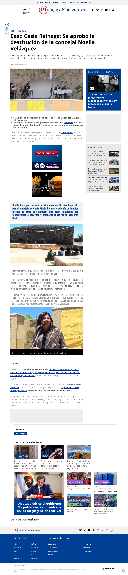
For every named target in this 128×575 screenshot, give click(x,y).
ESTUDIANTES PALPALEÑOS (76, 482)
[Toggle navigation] (15, 10)
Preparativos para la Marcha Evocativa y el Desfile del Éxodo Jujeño (98, 171)
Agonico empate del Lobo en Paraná (78, 510)
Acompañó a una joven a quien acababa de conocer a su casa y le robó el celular (52, 465)
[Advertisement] (47, 415)
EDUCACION (52, 544)
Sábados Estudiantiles (101, 482)
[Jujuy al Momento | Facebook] (93, 10)
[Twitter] (7, 29)
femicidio (68, 122)
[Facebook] (7, 24)
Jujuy (15, 544)
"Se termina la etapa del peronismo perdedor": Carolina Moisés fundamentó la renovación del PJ (97, 190)
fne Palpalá (98, 504)
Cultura (84, 2)
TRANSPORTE (52, 548)
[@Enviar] (7, 33)
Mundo (72, 2)
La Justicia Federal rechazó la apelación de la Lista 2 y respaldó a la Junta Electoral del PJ (98, 181)
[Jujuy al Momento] (27, 532)
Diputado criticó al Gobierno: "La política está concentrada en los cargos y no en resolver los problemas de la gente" (39, 508)
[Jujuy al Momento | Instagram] (102, 10)
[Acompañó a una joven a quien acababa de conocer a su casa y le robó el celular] (52, 458)
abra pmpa (45, 456)
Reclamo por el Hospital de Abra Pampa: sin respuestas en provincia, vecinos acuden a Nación (25, 465)
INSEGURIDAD (53, 551)
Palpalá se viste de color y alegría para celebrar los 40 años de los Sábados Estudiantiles (104, 512)
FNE (89, 2)
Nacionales (17, 548)
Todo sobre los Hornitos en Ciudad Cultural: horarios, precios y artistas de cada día (97, 154)
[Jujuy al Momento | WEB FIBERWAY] (102, 530)
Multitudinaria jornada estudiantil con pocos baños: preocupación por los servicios (105, 489)
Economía (48, 2)
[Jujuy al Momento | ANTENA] (98, 530)
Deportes (56, 2)
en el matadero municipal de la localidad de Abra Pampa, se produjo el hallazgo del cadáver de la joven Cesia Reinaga (45, 372)
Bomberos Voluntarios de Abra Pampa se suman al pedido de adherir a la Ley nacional (79, 465)
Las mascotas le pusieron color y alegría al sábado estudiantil (79, 488)
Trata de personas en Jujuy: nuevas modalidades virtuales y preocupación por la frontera (102, 101)
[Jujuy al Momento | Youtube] (106, 10)
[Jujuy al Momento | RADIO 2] (107, 530)
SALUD (50, 555)
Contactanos (87, 552)
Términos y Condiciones (20, 565)
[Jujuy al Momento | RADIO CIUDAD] (111, 530)
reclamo (71, 456)
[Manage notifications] (123, 570)
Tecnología (34, 558)
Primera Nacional (74, 504)
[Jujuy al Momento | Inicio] (111, 537)
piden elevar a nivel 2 (22, 456)
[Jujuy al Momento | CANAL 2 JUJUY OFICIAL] (93, 530)
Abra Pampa (67, 132)
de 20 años (29, 375)
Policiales (64, 2)
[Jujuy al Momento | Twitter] (97, 10)
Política (40, 2)
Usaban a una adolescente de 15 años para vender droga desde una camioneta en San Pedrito (98, 163)
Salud (78, 2)
